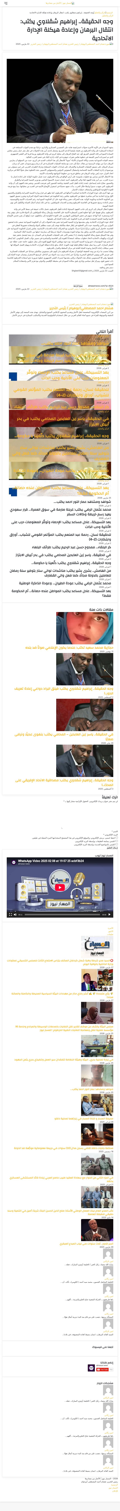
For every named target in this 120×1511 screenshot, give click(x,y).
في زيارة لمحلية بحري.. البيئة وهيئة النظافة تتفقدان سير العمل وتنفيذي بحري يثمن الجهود (63, 1059)
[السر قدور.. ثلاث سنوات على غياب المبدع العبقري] (97, 1240)
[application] (60, 887)
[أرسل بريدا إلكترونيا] (29, 44)
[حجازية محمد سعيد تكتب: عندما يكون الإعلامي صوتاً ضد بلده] (84, 643)
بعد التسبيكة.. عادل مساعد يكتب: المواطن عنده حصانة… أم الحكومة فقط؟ (60, 490)
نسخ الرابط (78, 286)
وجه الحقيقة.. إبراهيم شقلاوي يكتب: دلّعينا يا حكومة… (61, 436)
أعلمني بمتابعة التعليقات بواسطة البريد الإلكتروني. (95, 841)
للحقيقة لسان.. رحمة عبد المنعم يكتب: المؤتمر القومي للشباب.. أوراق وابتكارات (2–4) (61, 392)
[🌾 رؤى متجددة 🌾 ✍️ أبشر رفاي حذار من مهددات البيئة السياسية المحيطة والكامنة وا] (97, 990)
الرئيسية (109, 12)
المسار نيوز (113, 1488)
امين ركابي (108, 1279)
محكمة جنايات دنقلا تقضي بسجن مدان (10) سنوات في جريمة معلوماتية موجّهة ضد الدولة (63, 1148)
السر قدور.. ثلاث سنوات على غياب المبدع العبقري (86, 1243)
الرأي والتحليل (99, 12)
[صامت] (15, 914)
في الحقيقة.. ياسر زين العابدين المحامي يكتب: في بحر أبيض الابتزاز (63, 421)
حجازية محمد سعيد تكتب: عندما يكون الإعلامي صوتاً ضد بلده (69, 648)
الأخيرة (110, 928)
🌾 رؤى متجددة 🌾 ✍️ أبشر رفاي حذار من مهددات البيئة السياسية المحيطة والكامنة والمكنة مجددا (62, 995)
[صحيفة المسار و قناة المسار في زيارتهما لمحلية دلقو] (97, 1115)
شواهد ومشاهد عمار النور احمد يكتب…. (75, 343)
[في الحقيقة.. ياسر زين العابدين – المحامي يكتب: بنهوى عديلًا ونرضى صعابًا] (84, 730)
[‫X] (112, 292)
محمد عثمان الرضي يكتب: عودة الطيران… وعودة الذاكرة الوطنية (61, 473)
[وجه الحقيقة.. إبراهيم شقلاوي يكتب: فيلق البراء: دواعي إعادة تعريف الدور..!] (84, 684)
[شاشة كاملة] (10, 914)
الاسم (115, 831)
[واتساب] (110, 292)
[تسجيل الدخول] (114, 4)
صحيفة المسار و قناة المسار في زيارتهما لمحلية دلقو (83, 1118)
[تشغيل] (109, 914)
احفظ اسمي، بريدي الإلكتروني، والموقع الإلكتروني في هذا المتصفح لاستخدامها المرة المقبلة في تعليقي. (73, 838)
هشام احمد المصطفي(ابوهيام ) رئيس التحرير (49, 44)
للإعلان (115, 1491)
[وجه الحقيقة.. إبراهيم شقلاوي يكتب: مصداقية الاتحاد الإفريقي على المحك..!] (84, 776)
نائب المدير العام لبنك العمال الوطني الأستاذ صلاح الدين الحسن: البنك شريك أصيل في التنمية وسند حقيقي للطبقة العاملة (60, 1212)
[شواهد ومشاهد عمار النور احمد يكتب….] (97, 1086)
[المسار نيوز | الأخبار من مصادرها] (60, 3)
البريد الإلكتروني (110, 834)
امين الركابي (108, 1261)
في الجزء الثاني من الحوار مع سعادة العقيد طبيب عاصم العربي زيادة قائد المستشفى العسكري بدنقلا (61, 1179)
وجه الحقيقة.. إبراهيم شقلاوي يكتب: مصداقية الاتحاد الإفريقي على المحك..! (64, 782)
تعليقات (110, 934)
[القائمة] (5, 4)
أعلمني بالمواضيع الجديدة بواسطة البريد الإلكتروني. (94, 844)
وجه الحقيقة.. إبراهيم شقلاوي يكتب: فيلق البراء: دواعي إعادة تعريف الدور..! (63, 691)
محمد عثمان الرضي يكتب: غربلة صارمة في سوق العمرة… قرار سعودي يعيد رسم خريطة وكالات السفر (64, 357)
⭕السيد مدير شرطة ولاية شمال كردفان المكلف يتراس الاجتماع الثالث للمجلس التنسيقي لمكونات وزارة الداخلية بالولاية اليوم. (60, 962)
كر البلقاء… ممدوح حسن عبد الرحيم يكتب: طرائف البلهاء (61, 407)
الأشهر (110, 931)
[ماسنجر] (111, 292)
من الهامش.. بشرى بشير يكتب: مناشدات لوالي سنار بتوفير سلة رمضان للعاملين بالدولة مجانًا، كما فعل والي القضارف (60, 453)
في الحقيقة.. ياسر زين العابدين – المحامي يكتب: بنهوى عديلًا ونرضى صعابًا (63, 736)
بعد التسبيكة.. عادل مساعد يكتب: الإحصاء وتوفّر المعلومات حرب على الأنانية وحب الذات (68, 375)
